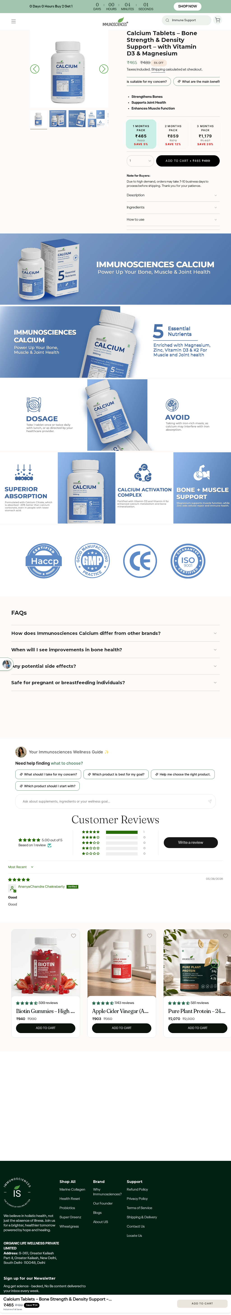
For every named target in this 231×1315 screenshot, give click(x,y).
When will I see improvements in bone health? (66, 649)
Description (136, 195)
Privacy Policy (137, 1199)
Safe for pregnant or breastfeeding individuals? (68, 682)
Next (103, 68)
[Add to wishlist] (73, 935)
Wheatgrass (69, 1226)
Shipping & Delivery (142, 1217)
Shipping (158, 69)
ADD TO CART (202, 1303)
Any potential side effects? (43, 666)
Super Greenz (70, 1217)
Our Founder (103, 1203)
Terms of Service (139, 1208)
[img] (19, 880)
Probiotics (67, 1208)
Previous (34, 68)
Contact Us (136, 1226)
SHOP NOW (187, 6)
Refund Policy (137, 1190)
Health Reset (70, 1199)
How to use (135, 220)
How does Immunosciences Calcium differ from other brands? (86, 633)
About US (100, 1222)
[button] (91, 832)
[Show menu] (13, 21)
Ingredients (135, 207)
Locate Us (134, 1236)
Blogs (97, 1213)
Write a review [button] (190, 843)
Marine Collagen (72, 1190)
